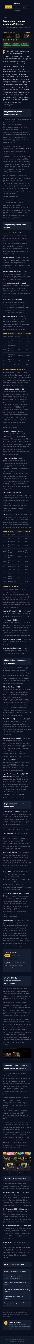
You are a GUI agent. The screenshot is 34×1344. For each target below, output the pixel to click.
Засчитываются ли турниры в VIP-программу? (14, 1304)
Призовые (25, 7)
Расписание (17, 10)
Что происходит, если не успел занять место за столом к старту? (15, 1277)
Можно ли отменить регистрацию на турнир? (15, 1283)
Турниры (8, 7)
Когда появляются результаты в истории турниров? (16, 1290)
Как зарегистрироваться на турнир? (15, 1271)
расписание (25, 149)
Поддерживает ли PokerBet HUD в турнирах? (14, 1297)
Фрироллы (17, 7)
